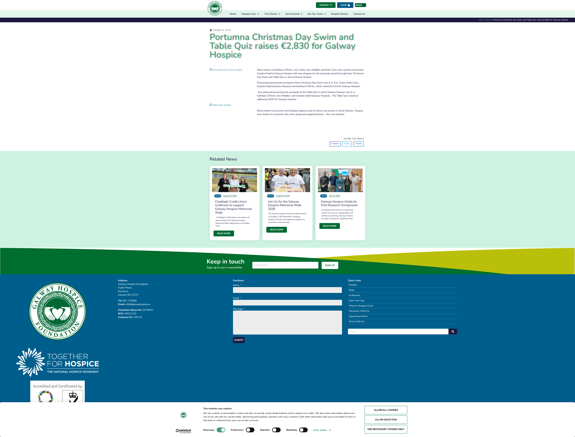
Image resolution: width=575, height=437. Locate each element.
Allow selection (386, 419)
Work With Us (356, 321)
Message (239, 309)
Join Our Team (315, 14)
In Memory (354, 295)
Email (237, 298)
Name (237, 285)
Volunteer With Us (359, 311)
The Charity (270, 14)
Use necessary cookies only (385, 429)
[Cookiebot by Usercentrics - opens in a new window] (183, 431)
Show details (320, 430)
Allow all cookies (386, 410)
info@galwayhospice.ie (137, 304)
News (488, 19)
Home (233, 14)
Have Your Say (356, 300)
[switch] (250, 429)
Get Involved (292, 14)
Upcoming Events (358, 316)
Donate (353, 284)
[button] (335, 143)
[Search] (452, 331)
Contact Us (359, 14)
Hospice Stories (339, 14)
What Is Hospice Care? (361, 305)
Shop (351, 290)
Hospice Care (249, 14)
